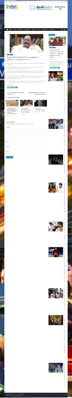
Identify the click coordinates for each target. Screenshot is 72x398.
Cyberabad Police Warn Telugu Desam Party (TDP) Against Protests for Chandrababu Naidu (12, 110)
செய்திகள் (11, 54)
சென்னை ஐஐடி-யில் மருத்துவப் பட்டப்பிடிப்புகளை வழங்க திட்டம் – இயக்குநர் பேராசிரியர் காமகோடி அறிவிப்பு (56, 53)
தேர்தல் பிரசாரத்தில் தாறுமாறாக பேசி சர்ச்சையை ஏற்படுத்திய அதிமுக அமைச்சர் (37, 93)
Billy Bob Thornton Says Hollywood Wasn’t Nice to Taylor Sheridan (21, 2)
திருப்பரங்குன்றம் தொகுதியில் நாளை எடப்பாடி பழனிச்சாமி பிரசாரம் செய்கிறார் (25, 110)
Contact (52, 29)
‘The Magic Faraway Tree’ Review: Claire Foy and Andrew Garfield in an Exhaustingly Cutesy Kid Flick (64, 335)
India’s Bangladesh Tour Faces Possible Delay (64, 372)
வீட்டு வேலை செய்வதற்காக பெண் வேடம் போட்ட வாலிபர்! (40, 109)
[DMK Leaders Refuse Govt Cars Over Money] (55, 233)
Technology (44, 29)
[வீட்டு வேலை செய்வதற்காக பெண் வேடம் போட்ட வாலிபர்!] (40, 100)
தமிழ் (10, 29)
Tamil (8, 54)
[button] (11, 29)
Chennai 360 (26, 29)
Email (7, 146)
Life (38, 29)
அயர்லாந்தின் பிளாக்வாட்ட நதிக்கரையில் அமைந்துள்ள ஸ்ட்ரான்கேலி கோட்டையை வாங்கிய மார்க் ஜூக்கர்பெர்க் (64, 91)
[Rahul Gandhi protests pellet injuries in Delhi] (55, 301)
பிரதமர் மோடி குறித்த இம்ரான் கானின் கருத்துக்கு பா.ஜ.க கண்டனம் (15, 93)
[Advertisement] (36, 20)
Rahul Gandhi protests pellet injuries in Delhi (64, 298)
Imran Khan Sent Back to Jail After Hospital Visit (64, 164)
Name (7, 141)
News (15, 29)
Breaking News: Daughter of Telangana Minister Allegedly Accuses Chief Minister (64, 198)
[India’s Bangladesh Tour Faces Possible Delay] (55, 375)
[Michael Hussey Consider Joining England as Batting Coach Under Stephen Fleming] (55, 267)
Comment (8, 127)
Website (7, 151)
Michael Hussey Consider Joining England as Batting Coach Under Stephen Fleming (64, 264)
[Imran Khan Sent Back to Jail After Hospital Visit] (55, 168)
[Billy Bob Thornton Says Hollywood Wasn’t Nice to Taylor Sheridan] (55, 136)
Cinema (20, 29)
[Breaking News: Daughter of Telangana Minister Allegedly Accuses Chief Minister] (55, 201)
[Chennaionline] (7, 29)
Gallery (33, 29)
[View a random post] (65, 29)
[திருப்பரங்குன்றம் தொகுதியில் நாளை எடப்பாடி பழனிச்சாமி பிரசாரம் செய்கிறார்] (26, 100)
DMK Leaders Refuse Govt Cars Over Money (64, 230)
